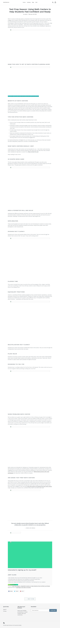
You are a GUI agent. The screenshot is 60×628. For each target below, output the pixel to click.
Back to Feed (30, 598)
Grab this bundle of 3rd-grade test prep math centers (39, 486)
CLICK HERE (13, 584)
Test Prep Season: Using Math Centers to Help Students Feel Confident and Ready (31, 586)
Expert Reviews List (10, 625)
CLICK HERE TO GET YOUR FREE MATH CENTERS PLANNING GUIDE (23, 96)
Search (4, 609)
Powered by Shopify (17, 625)
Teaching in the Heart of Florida (23, 587)
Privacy (5, 611)
